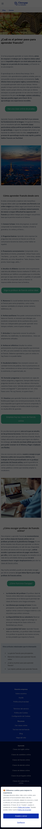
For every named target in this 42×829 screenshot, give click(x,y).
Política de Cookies (24, 807)
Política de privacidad (24, 810)
